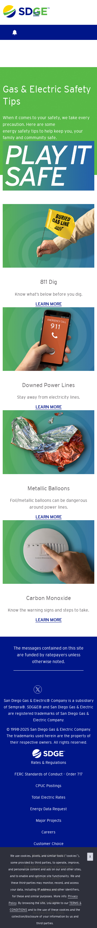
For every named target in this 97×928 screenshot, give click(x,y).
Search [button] (33, 32)
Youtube (70, 689)
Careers (48, 832)
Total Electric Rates (48, 797)
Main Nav (36, 14)
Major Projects (48, 820)
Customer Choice (49, 843)
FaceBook (27, 689)
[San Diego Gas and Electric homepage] (26, 16)
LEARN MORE (49, 303)
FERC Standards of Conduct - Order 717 (49, 774)
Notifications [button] (14, 32)
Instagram (59, 689)
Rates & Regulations (48, 762)
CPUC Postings (48, 786)
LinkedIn (48, 689)
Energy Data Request (48, 809)
